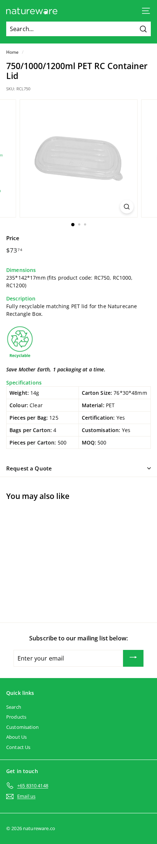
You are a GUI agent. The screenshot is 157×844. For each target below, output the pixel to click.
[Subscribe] (133, 658)
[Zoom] (126, 206)
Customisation (22, 727)
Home (12, 52)
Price (12, 238)
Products (16, 717)
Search (13, 707)
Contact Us (18, 747)
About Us (16, 737)
